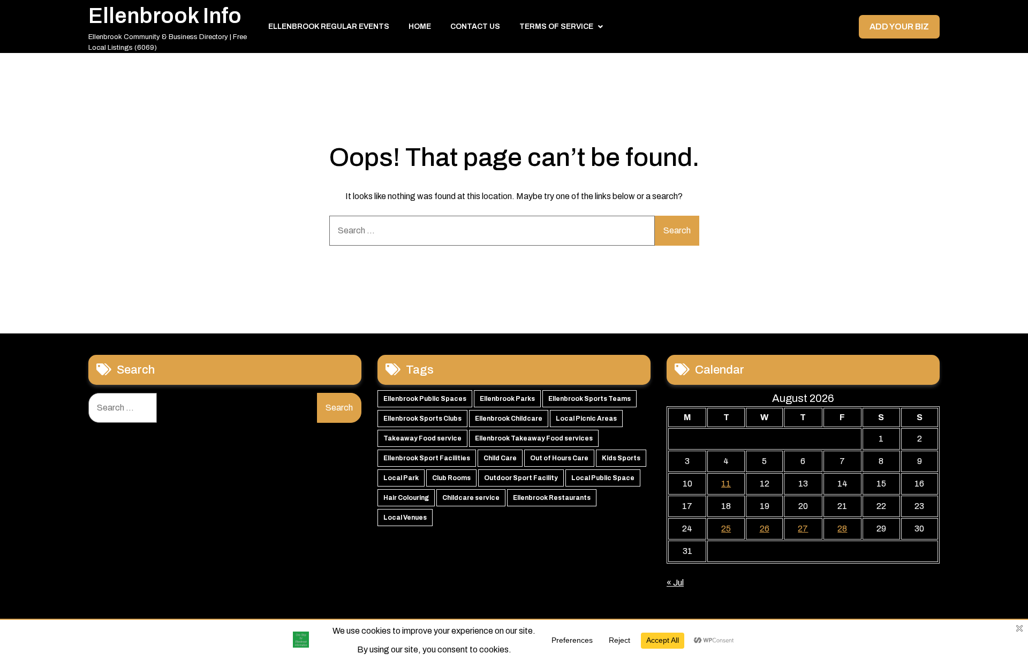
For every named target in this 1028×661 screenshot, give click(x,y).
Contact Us (475, 26)
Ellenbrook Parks (507, 398)
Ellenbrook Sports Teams (589, 398)
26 (764, 528)
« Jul (675, 582)
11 (726, 483)
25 (726, 528)
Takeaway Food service (422, 438)
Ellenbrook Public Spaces (424, 398)
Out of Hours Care (559, 458)
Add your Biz (899, 26)
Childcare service (471, 498)
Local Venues (405, 517)
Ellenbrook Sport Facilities (426, 458)
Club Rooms (451, 478)
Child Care (500, 458)
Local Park (401, 478)
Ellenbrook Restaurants (552, 498)
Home (420, 26)
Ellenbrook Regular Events (328, 26)
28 (842, 528)
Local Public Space (602, 478)
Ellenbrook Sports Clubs (422, 418)
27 (803, 528)
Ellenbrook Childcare (508, 418)
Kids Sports (621, 458)
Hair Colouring (406, 498)
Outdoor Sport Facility (521, 478)
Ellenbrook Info (164, 15)
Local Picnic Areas (586, 418)
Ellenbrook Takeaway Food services (534, 438)
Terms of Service (556, 26)
